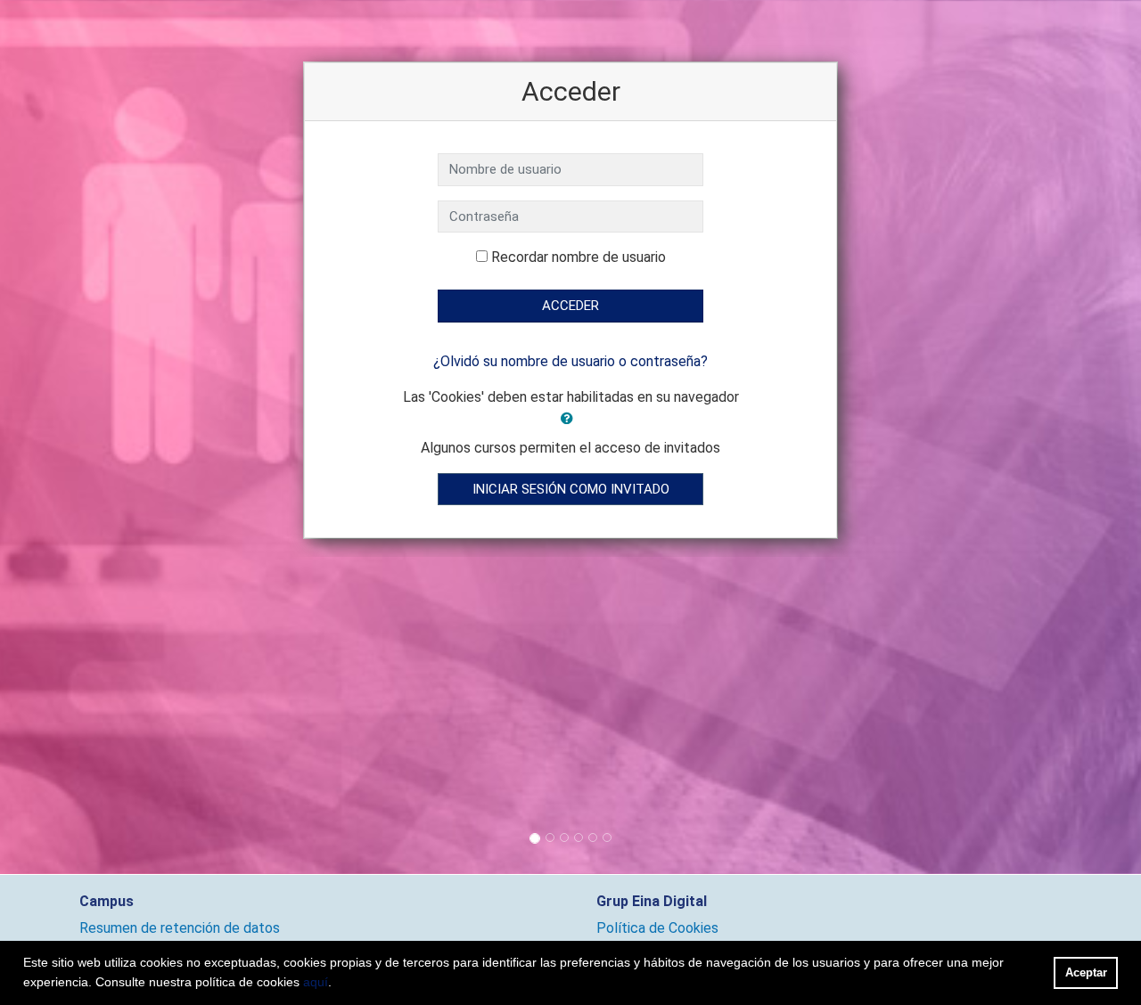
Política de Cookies (657, 927)
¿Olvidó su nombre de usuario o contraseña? (570, 361)
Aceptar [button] (1086, 972)
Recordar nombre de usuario (578, 257)
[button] (570, 419)
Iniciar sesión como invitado (570, 489)
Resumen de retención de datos (179, 927)
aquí (315, 982)
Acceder (570, 306)
